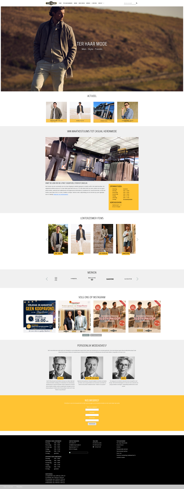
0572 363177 (72, 443)
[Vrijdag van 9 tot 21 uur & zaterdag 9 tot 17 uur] (144, 316)
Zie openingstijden (127, 199)
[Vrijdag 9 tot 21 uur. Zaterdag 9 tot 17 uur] (109, 316)
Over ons (119, 453)
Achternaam (92, 417)
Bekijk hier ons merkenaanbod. (60, 194)
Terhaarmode (97, 447)
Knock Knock (120, 445)
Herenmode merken (122, 451)
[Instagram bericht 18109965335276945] (39, 316)
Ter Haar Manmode (122, 443)
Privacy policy (19, 487)
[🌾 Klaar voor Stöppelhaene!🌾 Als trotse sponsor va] (74, 316)
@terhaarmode (97, 445)
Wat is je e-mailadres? (92, 407)
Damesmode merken (122, 449)
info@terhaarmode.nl (75, 445)
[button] (47, 239)
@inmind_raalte (97, 443)
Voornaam (92, 412)
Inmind (118, 447)
